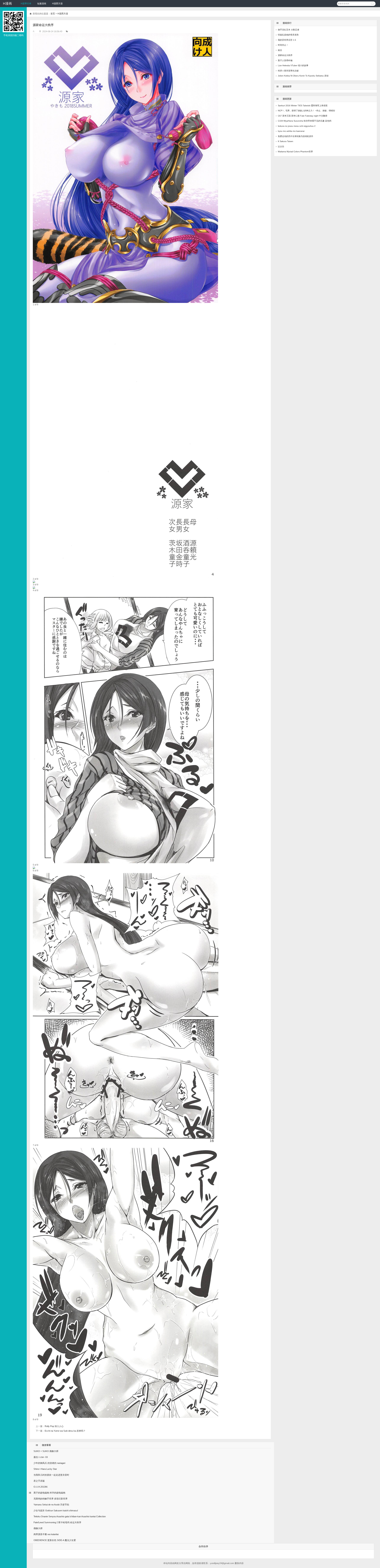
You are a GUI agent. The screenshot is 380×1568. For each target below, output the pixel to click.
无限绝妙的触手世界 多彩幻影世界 (51, 1498)
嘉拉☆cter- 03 (41, 1457)
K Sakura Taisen (285, 141)
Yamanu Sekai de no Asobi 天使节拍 (51, 1504)
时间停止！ (283, 45)
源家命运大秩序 (285, 55)
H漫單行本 (26, 3)
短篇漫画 (41, 3)
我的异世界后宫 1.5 (287, 40)
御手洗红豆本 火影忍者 (288, 29)
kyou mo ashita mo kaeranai (291, 131)
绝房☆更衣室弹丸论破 (288, 70)
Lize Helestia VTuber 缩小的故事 (293, 65)
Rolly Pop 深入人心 (54, 1426)
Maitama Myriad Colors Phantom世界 (295, 151)
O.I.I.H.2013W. (41, 1486)
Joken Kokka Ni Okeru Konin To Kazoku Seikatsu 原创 (303, 76)
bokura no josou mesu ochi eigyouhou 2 (296, 126)
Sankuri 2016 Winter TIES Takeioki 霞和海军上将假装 (303, 105)
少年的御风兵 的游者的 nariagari (49, 1463)
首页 (52, 13)
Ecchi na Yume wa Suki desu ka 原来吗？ (65, 1431)
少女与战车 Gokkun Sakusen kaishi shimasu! (56, 1510)
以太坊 (281, 146)
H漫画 (7, 3)
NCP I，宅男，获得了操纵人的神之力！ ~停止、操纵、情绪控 (306, 110)
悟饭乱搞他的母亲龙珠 (288, 35)
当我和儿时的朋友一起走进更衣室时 (51, 1475)
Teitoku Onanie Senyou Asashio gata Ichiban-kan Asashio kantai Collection (70, 1516)
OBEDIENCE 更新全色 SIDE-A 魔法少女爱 (55, 1540)
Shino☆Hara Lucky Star (45, 1469)
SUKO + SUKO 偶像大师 (46, 1451)
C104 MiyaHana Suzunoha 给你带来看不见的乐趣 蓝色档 (304, 121)
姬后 (280, 50)
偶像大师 (38, 1528)
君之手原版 (39, 1481)
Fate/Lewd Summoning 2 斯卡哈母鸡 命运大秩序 (57, 1522)
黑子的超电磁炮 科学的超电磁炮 (49, 1492)
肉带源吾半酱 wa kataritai (46, 1534)
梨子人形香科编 (285, 60)
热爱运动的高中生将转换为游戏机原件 (295, 136)
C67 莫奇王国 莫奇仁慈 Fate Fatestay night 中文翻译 (302, 116)
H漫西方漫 (57, 3)
